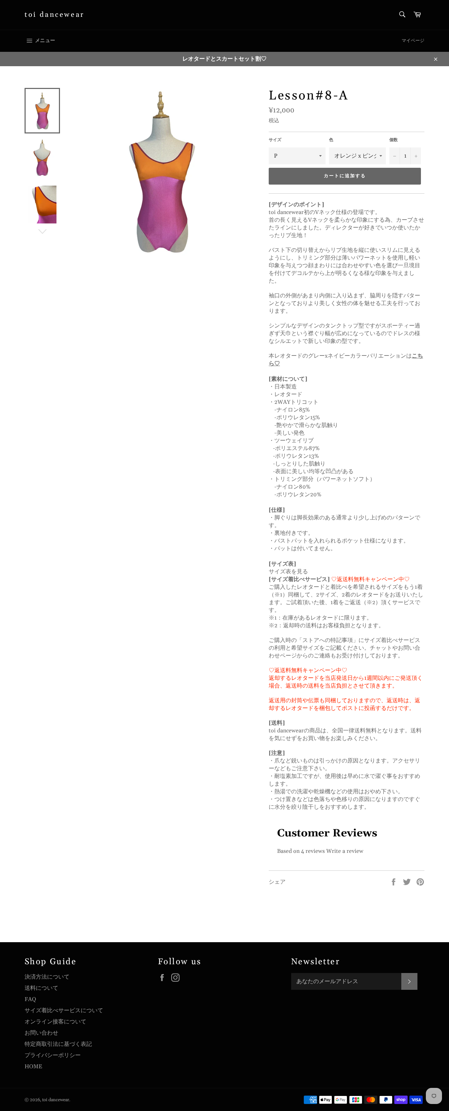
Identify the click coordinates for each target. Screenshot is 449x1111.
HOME (33, 1066)
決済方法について (47, 976)
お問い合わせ (41, 1032)
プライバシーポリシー (53, 1055)
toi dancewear (55, 14)
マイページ (413, 40)
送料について (41, 988)
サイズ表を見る (288, 571)
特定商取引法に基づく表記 (58, 1044)
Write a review (344, 851)
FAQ (30, 999)
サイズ (275, 140)
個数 (393, 140)
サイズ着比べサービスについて (64, 1010)
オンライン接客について (55, 1021)
